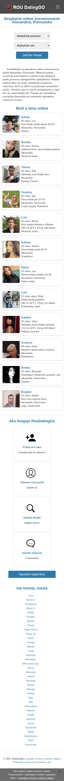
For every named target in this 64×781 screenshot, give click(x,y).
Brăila (31, 612)
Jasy (30, 595)
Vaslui (31, 638)
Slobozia (30, 655)
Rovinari (30, 719)
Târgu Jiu (31, 633)
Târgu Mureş (31, 629)
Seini (30, 740)
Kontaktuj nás (44, 762)
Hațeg (30, 731)
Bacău (30, 621)
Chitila (30, 714)
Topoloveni (31, 727)
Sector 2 (30, 599)
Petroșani (31, 659)
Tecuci (30, 667)
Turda (31, 650)
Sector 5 (30, 608)
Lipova (30, 723)
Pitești (30, 625)
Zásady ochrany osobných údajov (43, 758)
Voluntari (30, 680)
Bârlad (30, 646)
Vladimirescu (31, 736)
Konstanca (31, 604)
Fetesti (30, 676)
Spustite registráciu (32, 574)
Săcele (30, 685)
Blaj (31, 702)
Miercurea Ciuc (31, 663)
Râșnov (31, 710)
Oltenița (31, 689)
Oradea (31, 616)
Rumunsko (31, 744)
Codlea (31, 693)
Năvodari (31, 672)
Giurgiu (31, 642)
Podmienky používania (24, 762)
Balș (31, 697)
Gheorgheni (30, 706)
